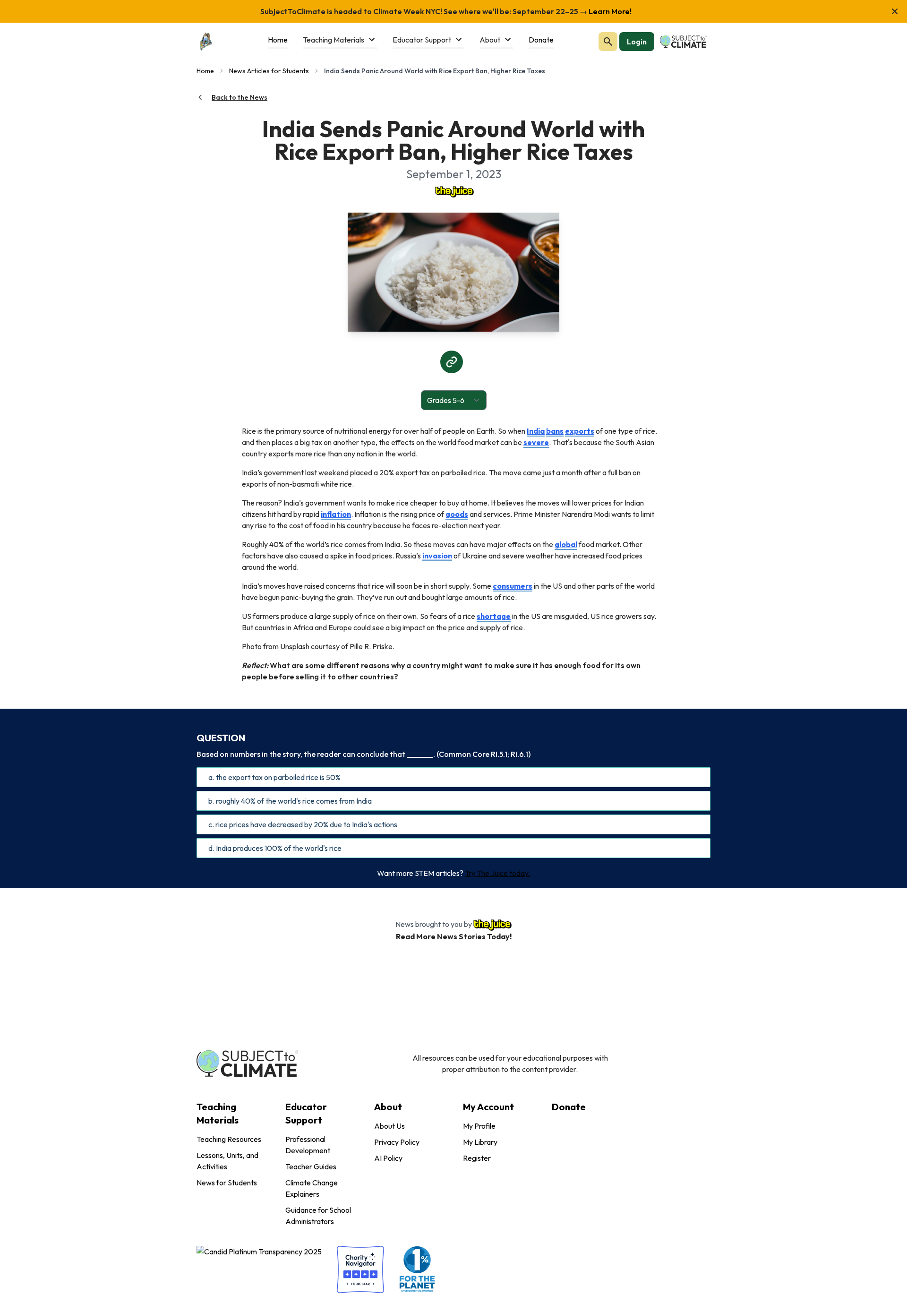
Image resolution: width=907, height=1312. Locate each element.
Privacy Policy (396, 1142)
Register (477, 1158)
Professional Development (307, 1144)
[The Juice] (453, 191)
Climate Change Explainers (311, 1188)
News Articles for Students (269, 71)
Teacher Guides (310, 1166)
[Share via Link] (451, 362)
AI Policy (388, 1158)
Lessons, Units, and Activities (227, 1160)
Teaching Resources (229, 1139)
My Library (480, 1142)
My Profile (479, 1126)
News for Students (227, 1182)
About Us (389, 1126)
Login (637, 41)
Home (205, 71)
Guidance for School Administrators (318, 1215)
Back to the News (239, 97)
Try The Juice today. (497, 873)
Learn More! (609, 11)
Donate (569, 1107)
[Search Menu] (608, 41)
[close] (894, 11)
